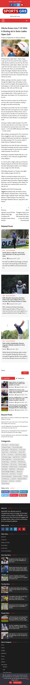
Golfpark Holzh (14, 195)
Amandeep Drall (10, 191)
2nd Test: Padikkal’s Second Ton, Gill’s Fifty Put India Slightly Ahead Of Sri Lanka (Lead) (18, 627)
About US (3, 536)
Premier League (22, 464)
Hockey (3, 656)
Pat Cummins (14, 464)
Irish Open (22, 195)
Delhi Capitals (5, 449)
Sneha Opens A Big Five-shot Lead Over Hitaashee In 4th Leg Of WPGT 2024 (13, 254)
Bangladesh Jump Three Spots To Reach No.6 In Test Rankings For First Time (17, 560)
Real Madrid (4, 469)
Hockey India (21, 452)
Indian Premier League (20, 454)
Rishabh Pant (12, 469)
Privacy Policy (4, 545)
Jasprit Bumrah (16, 456)
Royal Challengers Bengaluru (8, 471)
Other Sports (4, 664)
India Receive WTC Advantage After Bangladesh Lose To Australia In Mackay (18, 606)
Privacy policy (17, 682)
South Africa (13, 473)
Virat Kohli (13, 478)
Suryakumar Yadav (17, 476)
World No (18, 481)
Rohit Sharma (20, 469)
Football (3, 650)
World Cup (11, 481)
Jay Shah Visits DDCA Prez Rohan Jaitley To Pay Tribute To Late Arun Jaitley (18, 589)
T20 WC (25, 476)
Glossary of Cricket (5, 542)
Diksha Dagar (5, 195)
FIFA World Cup (13, 449)
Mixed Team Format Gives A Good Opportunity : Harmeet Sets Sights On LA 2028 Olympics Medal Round (18, 569)
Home (2, 645)
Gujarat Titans (5, 452)
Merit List (21, 197)
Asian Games (5, 444)
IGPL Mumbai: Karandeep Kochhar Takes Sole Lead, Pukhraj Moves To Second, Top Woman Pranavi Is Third (14, 299)
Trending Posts (21, 378)
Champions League (14, 444)
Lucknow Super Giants (18, 459)
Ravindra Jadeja (22, 466)
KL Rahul (24, 456)
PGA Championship (15, 189)
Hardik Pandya (13, 452)
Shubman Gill (5, 473)
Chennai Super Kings (17, 447)
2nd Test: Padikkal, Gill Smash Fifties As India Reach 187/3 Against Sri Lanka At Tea (18, 577)
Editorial (23, 37)
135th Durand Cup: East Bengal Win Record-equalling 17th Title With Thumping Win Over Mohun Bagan (18, 406)
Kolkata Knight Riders (6, 459)
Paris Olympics (5, 464)
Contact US (3, 539)
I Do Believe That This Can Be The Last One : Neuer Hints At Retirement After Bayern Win (18, 598)
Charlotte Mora (14, 193)
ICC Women (10, 454)
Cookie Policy (4, 548)
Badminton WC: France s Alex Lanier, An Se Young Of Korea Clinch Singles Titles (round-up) (18, 391)
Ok (10, 682)
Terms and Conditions (6, 551)
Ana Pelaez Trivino (21, 191)
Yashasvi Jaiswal (5, 483)
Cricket (2, 647)
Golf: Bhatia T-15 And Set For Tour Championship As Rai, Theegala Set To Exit (18, 635)
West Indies (4, 481)
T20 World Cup (5, 478)
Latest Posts (7, 378)
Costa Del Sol (23, 193)
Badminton (3, 653)
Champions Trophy (6, 447)
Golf (8, 189)
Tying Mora (22, 199)
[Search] (26, 20)
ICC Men (4, 454)
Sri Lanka (20, 473)
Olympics (5, 666)
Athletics (3, 661)
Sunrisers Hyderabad (6, 476)
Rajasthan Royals (13, 466)
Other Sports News (7, 672)
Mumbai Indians (5, 461)
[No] (27, 679)
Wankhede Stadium (22, 478)
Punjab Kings (5, 466)
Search (3, 370)
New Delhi (13, 461)
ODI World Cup (21, 461)
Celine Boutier (5, 193)
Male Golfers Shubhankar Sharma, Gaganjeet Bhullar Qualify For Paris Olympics (13, 345)
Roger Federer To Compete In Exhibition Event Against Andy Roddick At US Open (17, 383)
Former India (22, 449)
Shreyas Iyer (19, 471)
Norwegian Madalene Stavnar (9, 199)
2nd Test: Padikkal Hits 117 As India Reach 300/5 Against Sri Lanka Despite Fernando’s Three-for (18, 399)
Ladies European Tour (12, 197)
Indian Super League (6, 456)
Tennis (2, 659)
